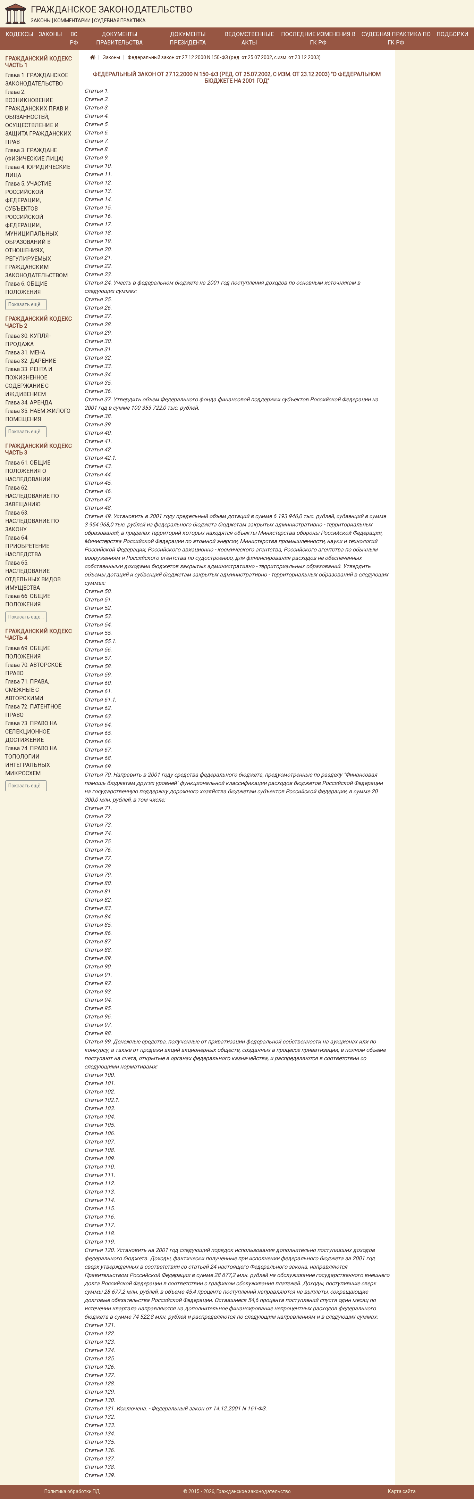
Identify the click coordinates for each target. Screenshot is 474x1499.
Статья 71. (98, 808)
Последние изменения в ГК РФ (318, 38)
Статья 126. (99, 1366)
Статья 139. (99, 1475)
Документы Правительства (119, 38)
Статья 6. (96, 132)
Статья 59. (98, 674)
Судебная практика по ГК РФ (396, 38)
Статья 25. (98, 299)
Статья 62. (98, 708)
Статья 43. (98, 466)
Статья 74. (98, 833)
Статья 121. (99, 1325)
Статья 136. (99, 1450)
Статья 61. (98, 691)
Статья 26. (98, 307)
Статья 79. (98, 874)
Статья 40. (98, 432)
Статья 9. (96, 157)
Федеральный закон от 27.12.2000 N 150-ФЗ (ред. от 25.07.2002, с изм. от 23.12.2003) (224, 57)
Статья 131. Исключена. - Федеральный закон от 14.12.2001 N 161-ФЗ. (175, 1408)
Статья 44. (98, 474)
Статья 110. (99, 1166)
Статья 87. (98, 941)
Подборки (452, 34)
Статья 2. (96, 99)
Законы (50, 34)
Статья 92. (98, 983)
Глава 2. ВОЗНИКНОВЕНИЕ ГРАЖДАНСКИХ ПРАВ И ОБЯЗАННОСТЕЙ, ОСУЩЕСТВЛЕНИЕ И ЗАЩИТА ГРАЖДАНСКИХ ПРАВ (38, 117)
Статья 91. (98, 975)
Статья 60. (98, 683)
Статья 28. (98, 324)
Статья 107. (99, 1141)
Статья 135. (99, 1442)
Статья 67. (98, 749)
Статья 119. (99, 1241)
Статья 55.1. (100, 641)
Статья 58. (98, 666)
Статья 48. (98, 508)
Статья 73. (98, 824)
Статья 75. (98, 841)
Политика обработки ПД (72, 1491)
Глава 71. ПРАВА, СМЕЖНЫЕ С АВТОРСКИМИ (27, 690)
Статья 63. (98, 716)
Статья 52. (98, 608)
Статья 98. (98, 1033)
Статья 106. (99, 1133)
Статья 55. (98, 633)
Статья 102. (99, 1091)
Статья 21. (98, 257)
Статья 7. (96, 141)
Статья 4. (96, 116)
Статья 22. (98, 266)
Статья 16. (98, 216)
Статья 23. (98, 274)
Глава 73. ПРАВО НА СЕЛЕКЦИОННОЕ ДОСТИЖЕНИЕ (31, 731)
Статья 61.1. (100, 699)
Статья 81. (98, 891)
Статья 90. (98, 966)
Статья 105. (99, 1125)
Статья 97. (98, 1025)
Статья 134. (99, 1433)
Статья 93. (98, 991)
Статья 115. (99, 1208)
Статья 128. (99, 1383)
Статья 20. (98, 249)
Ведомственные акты (249, 38)
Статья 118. (99, 1233)
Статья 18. (98, 232)
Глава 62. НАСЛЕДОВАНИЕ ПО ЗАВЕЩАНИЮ (32, 496)
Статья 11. (98, 174)
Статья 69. (98, 766)
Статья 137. (99, 1458)
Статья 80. (98, 883)
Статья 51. (98, 599)
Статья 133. (99, 1425)
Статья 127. (99, 1375)
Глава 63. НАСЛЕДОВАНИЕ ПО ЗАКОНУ (32, 521)
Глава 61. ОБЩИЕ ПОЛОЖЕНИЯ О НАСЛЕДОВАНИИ (28, 471)
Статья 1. (96, 91)
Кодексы (19, 34)
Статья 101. (99, 1083)
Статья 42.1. (100, 457)
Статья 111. (99, 1175)
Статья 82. (98, 899)
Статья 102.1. (101, 1100)
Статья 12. (98, 182)
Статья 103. (99, 1108)
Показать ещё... (26, 304)
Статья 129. (99, 1392)
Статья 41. (98, 441)
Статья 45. (98, 483)
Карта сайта (402, 1491)
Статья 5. (96, 124)
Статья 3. (96, 107)
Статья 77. (98, 858)
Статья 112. (99, 1183)
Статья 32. (98, 357)
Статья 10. (98, 166)
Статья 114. (99, 1200)
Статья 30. (98, 341)
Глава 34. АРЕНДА (28, 402)
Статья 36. (98, 391)
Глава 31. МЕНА (25, 352)
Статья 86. (98, 933)
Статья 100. (99, 1075)
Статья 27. (98, 316)
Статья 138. (99, 1467)
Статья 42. (98, 449)
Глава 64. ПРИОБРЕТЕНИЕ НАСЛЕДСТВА (27, 546)
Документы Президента (188, 38)
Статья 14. (98, 199)
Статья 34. (98, 374)
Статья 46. (98, 491)
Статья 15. (98, 207)
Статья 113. (99, 1191)
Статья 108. (99, 1150)
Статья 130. (99, 1400)
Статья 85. (98, 924)
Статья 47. (98, 499)
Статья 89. (98, 958)
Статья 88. (98, 950)
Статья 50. (98, 591)
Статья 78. (98, 866)
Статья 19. (98, 241)
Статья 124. (99, 1350)
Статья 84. (98, 916)
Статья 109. (99, 1158)
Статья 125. (99, 1358)
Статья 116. (99, 1216)
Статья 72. (98, 816)
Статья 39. (98, 424)
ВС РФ (74, 38)
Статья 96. (98, 1016)
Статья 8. (96, 149)
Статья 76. (98, 849)
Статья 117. (99, 1225)
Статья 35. (98, 382)
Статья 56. (98, 649)
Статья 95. (98, 1008)
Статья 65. (98, 733)
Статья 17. (98, 224)
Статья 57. (98, 658)
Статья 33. (98, 366)
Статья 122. (99, 1333)
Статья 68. (98, 758)
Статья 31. (98, 349)
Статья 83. (98, 908)
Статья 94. (98, 1000)
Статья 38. (98, 416)
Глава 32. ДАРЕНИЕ (30, 361)
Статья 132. (99, 1417)
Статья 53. (98, 616)
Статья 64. (98, 724)
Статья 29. (98, 332)
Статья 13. (98, 191)
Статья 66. (98, 741)
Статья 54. (98, 624)
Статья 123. (99, 1341)
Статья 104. (99, 1116)
